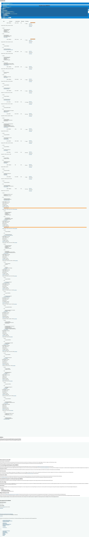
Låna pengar (3, 2)
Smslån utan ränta (5, 6)
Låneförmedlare (5, 531)
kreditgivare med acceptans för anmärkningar (42, 466)
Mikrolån (4, 533)
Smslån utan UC (5, 5)
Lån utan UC (3, 11)
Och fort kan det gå (7, 12)
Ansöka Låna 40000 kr (5, 10)
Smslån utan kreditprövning (6, 7)
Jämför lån (2, 12)
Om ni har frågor (6, 14)
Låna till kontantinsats (5, 532)
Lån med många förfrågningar (6, 530)
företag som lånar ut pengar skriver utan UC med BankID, (12, 494)
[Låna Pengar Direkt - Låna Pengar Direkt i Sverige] (2, 0)
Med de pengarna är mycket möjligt (9, 11)
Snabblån (2, 9)
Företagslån (2, 529)
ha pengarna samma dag (30, 473)
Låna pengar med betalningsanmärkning (7, 3)
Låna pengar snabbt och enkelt (6, 520)
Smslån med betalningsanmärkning (7, 524)
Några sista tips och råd (6, 15)
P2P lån (4, 535)
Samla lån (4, 534)
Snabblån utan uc (5, 527)
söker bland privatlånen (4, 477)
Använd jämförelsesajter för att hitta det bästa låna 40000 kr (10, 13)
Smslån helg (4, 8)
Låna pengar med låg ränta (6, 4)
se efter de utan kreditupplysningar (45, 467)
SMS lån (2, 522)
